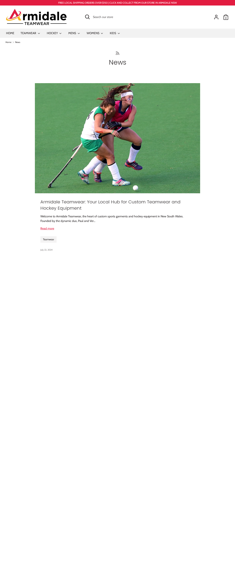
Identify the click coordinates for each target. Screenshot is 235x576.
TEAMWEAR (29, 33)
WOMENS (93, 33)
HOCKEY (53, 33)
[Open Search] (87, 17)
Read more (47, 228)
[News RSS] (117, 52)
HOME (10, 33)
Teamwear (48, 239)
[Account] (216, 15)
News (117, 62)
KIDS (113, 33)
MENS (72, 33)
